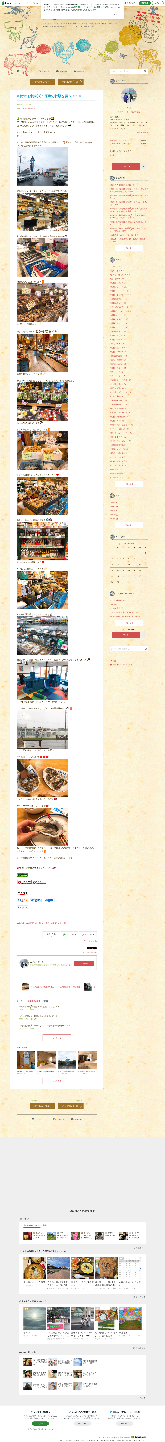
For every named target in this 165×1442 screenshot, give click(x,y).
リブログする (89, 934)
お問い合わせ (80, 1440)
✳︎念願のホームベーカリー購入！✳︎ (124, 235)
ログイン (157, 3)
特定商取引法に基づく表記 (127, 1440)
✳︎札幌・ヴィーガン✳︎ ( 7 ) (120, 441)
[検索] (145, 71)
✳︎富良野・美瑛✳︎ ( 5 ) (118, 473)
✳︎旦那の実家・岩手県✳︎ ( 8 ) (121, 425)
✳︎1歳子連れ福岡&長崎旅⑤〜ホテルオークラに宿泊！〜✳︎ (129, 203)
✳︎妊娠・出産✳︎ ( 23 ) (118, 453)
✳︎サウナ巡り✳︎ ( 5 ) (118, 465)
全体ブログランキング (119, 140)
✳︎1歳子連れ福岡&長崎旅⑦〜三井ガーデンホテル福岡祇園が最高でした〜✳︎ (129, 190)
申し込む (124, 1423)
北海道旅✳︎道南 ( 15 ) (118, 356)
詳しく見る (82, 1423)
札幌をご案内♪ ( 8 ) (117, 343)
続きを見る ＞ (142, 132)
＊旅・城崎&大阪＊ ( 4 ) (119, 307)
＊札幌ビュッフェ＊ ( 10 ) (120, 311)
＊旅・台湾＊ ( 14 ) (117, 279)
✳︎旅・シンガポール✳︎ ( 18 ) (121, 433)
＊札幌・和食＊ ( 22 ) (118, 339)
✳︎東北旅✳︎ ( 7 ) (116, 469)
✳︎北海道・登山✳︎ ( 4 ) (118, 384)
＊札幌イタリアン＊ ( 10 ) (120, 295)
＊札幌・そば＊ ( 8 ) (118, 335)
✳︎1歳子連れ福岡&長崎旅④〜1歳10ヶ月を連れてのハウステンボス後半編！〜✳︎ (128, 209)
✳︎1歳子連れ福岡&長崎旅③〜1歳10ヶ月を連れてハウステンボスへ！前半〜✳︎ (128, 216)
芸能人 (45, 1225)
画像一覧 (63, 71)
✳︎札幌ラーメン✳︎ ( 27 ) (119, 283)
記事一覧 (45, 71)
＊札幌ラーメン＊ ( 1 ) (119, 291)
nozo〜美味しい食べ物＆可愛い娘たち (125, 616)
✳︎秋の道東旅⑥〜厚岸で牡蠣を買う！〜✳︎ (49, 96)
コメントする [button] (71, 934)
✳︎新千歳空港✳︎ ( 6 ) (118, 388)
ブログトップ (26, 71)
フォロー (84, 963)
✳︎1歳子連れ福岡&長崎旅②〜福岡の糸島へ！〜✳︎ (129, 223)
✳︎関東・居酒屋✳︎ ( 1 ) (118, 360)
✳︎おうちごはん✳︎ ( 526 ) (120, 274)
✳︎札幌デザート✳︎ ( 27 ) (119, 287)
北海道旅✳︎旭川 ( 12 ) (118, 299)
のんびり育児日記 (117, 608)
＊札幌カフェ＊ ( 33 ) (118, 303)
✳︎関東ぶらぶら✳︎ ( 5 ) (118, 364)
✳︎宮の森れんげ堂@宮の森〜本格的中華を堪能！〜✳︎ (44, 82)
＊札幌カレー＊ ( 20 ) (118, 315)
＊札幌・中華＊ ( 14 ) (118, 368)
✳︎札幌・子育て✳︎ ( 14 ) (119, 461)
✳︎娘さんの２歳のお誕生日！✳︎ (122, 185)
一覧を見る (128, 248)
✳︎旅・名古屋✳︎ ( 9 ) (118, 408)
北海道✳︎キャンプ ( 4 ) (119, 449)
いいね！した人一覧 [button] (90, 941)
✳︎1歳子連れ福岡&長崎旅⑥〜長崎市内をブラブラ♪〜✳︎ (129, 196)
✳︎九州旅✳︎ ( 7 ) (116, 477)
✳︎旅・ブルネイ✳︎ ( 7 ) (118, 437)
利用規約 (92, 1440)
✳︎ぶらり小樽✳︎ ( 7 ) (118, 396)
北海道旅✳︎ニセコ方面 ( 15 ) (121, 380)
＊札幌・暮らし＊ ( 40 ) (119, 323)
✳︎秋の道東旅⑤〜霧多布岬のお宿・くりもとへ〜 (72, 82)
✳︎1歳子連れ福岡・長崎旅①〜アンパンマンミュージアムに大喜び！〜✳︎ (128, 229)
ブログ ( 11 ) (115, 266)
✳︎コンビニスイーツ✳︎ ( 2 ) (120, 412)
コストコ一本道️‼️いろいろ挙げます (124, 612)
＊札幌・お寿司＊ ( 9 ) (119, 319)
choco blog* (115, 604)
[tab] (31, 1225)
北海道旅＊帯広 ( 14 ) (118, 331)
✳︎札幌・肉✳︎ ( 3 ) (117, 421)
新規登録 (144, 3)
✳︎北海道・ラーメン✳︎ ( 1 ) (120, 392)
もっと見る (56, 1038)
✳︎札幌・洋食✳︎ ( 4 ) (118, 352)
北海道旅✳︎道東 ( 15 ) (118, 400)
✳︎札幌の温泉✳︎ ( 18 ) (118, 348)
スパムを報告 (67, 1440)
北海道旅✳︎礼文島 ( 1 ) (118, 445)
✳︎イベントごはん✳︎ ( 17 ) (120, 429)
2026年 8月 (129, 543)
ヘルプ (143, 1440)
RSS (114, 661)
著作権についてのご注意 (123, 664)
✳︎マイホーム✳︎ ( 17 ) (118, 457)
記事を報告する (91, 952)
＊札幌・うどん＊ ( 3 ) (119, 327)
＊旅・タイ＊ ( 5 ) (117, 372)
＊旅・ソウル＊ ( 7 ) (118, 376)
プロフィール (123, 112)
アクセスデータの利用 (106, 1440)
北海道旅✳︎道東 (28, 109)
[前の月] (119, 543)
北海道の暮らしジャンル (119, 143)
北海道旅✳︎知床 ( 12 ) (118, 404)
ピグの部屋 (135, 112)
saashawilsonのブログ (119, 600)
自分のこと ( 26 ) (117, 271)
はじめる (40, 1423)
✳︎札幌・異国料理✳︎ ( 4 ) (119, 416)
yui (129, 107)
